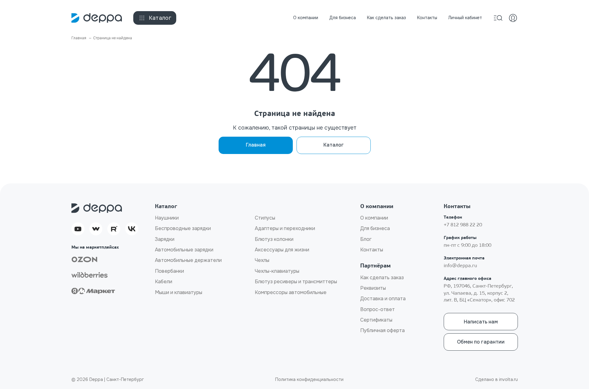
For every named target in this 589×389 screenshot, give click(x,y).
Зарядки (164, 239)
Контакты (427, 17)
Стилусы (265, 218)
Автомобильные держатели (188, 260)
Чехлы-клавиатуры (277, 271)
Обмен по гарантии (481, 342)
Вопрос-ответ (377, 309)
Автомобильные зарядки (184, 249)
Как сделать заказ (386, 17)
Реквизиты (373, 288)
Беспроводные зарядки (183, 228)
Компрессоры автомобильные (291, 292)
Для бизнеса (342, 17)
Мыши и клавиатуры (178, 292)
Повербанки (169, 271)
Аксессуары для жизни (282, 249)
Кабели (163, 281)
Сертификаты (376, 320)
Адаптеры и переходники (285, 228)
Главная (256, 145)
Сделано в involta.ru (496, 379)
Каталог (160, 18)
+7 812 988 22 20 (463, 225)
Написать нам (481, 321)
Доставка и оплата (383, 298)
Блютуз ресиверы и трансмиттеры (296, 281)
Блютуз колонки (274, 239)
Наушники (167, 218)
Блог (366, 239)
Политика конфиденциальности (309, 379)
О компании (305, 17)
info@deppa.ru (460, 265)
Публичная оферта (382, 330)
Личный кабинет (465, 17)
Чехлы (262, 260)
